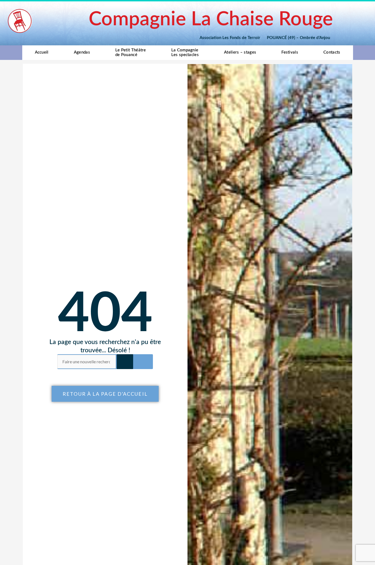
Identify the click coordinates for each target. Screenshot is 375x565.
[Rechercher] (125, 361)
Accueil (42, 52)
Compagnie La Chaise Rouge (211, 19)
